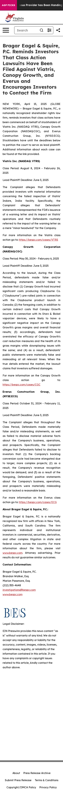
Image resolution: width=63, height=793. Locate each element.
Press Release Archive (37, 773)
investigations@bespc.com (19, 589)
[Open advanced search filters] (49, 30)
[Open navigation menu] (6, 30)
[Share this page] (58, 30)
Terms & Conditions (46, 780)
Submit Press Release (18, 780)
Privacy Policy (48, 787)
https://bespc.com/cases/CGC (21, 384)
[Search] (41, 30)
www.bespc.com (12, 594)
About (16, 773)
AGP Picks (8, 5)
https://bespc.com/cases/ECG (38, 502)
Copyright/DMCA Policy (21, 787)
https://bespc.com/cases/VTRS (38, 239)
